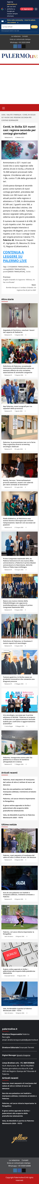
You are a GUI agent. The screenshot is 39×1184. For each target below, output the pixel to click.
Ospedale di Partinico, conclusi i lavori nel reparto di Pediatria (18, 331)
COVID (9, 267)
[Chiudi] (5, 9)
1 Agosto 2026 (18, 411)
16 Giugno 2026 (19, 569)
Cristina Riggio (9, 726)
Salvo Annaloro (9, 936)
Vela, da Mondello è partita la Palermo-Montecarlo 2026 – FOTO (19, 816)
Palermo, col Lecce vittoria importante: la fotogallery (19, 799)
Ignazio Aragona (23, 1055)
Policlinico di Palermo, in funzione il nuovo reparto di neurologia (17, 642)
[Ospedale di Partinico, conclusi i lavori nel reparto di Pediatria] (19, 315)
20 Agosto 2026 (19, 860)
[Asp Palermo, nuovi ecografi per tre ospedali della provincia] (19, 391)
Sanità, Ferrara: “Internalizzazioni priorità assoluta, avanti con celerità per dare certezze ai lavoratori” (18, 482)
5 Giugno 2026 (19, 646)
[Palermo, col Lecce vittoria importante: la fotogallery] (19, 917)
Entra (34, 27)
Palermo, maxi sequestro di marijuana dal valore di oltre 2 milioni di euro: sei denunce (19, 782)
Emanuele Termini (10, 976)
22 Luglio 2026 (19, 487)
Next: (21, 287)
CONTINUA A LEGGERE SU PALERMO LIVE (15, 256)
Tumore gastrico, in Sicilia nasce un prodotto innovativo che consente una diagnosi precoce (19, 679)
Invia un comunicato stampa (20, 39)
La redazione (16, 36)
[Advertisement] (19, 84)
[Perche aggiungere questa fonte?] (36, 9)
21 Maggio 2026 (19, 684)
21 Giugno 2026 (19, 527)
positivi (5, 272)
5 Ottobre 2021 (19, 137)
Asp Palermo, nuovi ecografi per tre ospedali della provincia (17, 407)
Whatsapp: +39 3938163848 (20, 42)
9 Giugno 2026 (19, 610)
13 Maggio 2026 (19, 726)
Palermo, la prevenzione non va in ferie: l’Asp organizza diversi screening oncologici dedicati (19, 444)
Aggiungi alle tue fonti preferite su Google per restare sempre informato (12, 9)
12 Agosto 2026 (19, 335)
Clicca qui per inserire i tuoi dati (10, 30)
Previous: (19, 279)
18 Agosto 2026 (20, 1013)
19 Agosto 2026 (21, 976)
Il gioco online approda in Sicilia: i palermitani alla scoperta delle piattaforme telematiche (17, 808)
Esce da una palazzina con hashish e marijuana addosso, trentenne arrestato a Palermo (19, 791)
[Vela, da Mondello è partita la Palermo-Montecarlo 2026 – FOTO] (19, 994)
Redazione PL (9, 137)
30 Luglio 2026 (19, 449)
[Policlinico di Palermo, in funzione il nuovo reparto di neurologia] (19, 626)
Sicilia (28, 272)
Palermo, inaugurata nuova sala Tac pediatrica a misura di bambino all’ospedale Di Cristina (17, 759)
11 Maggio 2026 (19, 764)
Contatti (25, 36)
